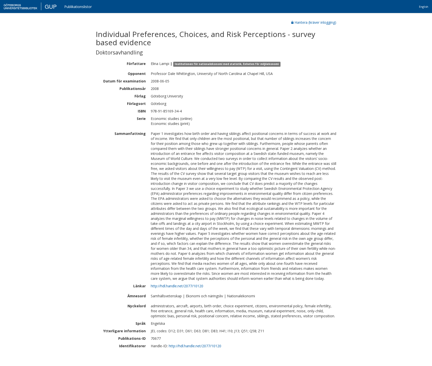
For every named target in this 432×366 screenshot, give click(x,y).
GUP (51, 6)
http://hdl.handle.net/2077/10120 (177, 286)
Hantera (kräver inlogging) (315, 22)
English (423, 6)
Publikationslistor (78, 6)
